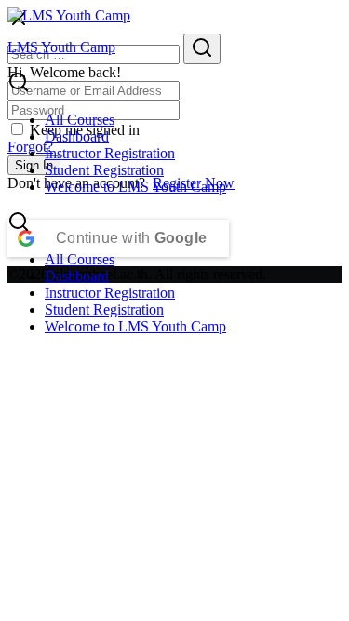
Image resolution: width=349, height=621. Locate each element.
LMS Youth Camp (61, 47)
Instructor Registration (110, 153)
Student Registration (104, 170)
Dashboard (77, 136)
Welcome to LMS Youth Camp (135, 187)
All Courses (79, 120)
